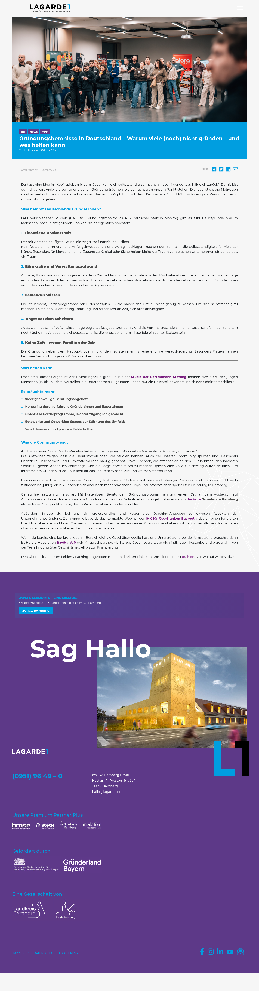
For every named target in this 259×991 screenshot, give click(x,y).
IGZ (23, 132)
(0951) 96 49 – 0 (37, 776)
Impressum (21, 953)
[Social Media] (214, 170)
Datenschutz (44, 953)
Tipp (45, 132)
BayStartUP (66, 543)
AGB (62, 953)
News (34, 132)
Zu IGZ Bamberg (36, 610)
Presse (74, 953)
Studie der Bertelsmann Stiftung (158, 377)
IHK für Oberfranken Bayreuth (171, 518)
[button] (240, 8)
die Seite (212, 499)
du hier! (188, 557)
